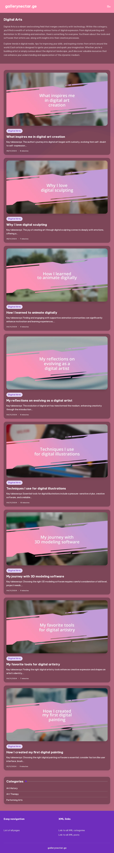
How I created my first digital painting (34, 752)
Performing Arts (14, 800)
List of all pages (12, 830)
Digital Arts (14, 131)
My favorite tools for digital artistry (33, 664)
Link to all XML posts (68, 835)
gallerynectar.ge (21, 6)
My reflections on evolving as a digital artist (39, 400)
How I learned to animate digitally (31, 312)
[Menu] (108, 6)
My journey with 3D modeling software (35, 576)
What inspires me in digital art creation (35, 137)
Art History (12, 788)
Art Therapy (12, 794)
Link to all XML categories (71, 830)
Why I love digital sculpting (26, 224)
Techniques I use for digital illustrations (36, 488)
